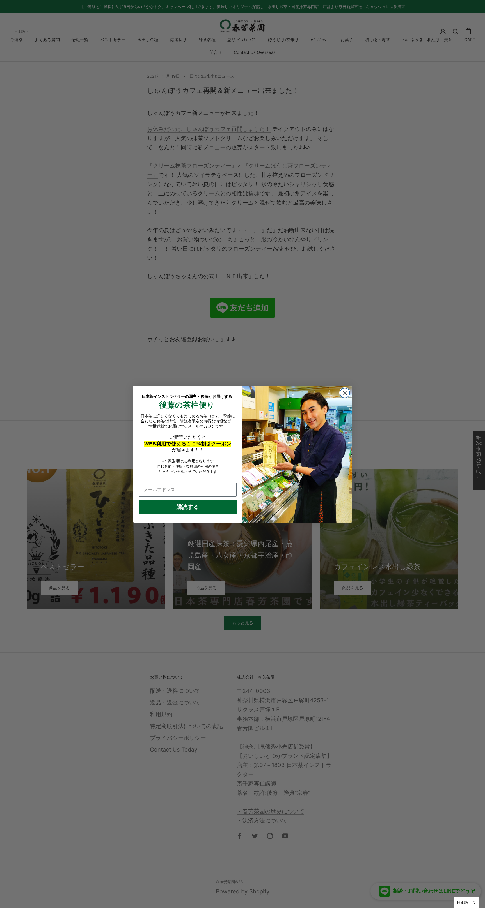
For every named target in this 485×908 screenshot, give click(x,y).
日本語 (462, 902)
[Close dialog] (345, 393)
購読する (188, 507)
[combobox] (466, 902)
